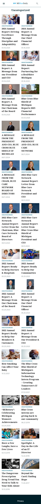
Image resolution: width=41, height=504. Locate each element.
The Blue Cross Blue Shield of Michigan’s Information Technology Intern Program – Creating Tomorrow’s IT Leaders (30, 376)
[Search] (37, 3)
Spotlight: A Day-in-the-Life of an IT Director (29, 448)
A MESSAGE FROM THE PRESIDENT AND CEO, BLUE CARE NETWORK (29, 143)
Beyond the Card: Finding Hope (28, 476)
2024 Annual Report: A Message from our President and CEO (9, 71)
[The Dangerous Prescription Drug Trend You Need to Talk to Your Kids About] (11, 464)
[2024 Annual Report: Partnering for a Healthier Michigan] (30, 56)
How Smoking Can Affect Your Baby (10, 366)
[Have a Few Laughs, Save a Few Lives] (11, 434)
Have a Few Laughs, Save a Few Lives (10, 446)
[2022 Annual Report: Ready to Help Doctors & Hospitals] (11, 254)
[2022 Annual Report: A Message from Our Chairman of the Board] (11, 284)
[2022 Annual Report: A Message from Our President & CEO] (30, 321)
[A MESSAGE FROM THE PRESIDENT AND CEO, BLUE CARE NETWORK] (30, 126)
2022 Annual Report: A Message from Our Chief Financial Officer (29, 301)
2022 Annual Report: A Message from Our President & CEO (30, 336)
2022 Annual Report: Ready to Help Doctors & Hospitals (10, 268)
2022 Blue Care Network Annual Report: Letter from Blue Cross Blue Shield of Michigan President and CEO (29, 230)
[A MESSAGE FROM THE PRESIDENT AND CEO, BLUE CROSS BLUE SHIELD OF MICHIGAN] (11, 126)
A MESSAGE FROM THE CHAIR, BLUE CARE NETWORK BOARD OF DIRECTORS (9, 184)
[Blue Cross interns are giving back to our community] (30, 400)
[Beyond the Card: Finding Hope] (30, 464)
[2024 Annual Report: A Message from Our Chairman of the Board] (11, 89)
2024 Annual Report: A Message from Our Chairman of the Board (9, 105)
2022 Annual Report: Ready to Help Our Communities (29, 268)
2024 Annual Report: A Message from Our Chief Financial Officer (29, 36)
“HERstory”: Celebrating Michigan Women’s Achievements (9, 416)
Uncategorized (7, 26)
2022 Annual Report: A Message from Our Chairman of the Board (9, 300)
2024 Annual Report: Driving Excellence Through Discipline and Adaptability (10, 36)
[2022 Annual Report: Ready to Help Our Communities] (30, 254)
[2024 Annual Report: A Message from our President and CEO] (11, 56)
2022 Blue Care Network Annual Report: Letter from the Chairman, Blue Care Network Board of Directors (10, 228)
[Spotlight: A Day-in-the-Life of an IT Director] (30, 434)
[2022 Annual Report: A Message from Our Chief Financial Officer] (30, 284)
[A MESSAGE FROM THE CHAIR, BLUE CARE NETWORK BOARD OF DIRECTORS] (11, 165)
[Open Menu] (4, 3)
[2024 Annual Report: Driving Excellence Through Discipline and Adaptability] (11, 19)
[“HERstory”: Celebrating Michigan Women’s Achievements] (11, 400)
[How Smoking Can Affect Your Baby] (11, 354)
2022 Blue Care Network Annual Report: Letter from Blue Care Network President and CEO (29, 185)
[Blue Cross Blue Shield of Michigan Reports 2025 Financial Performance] (30, 89)
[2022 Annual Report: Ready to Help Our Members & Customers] (11, 321)
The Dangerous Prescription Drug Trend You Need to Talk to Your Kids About (10, 479)
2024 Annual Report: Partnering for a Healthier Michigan (29, 71)
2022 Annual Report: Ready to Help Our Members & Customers (9, 336)
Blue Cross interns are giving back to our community (29, 414)
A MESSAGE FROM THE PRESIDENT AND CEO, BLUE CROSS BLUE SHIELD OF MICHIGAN (10, 144)
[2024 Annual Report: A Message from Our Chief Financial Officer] (30, 19)
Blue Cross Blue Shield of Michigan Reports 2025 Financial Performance (29, 106)
